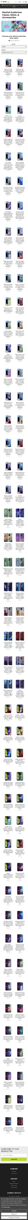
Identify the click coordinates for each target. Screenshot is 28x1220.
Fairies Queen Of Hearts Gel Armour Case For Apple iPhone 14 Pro (20, 761)
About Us (14, 1171)
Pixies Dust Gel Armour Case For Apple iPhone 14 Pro (8, 1107)
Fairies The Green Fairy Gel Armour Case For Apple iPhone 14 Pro (8, 829)
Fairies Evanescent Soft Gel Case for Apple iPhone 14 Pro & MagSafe (19, 118)
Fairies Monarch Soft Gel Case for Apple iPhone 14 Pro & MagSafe (19, 95)
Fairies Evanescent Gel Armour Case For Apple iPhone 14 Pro (20, 829)
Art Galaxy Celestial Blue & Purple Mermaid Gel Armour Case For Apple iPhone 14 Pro (8, 948)
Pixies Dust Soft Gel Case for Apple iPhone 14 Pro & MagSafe (8, 309)
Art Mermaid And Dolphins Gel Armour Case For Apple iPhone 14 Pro (20, 924)
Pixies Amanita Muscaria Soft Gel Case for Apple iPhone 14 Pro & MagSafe (20, 310)
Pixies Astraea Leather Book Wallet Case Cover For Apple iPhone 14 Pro (19, 595)
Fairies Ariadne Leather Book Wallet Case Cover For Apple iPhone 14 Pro (19, 669)
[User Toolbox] (17, 2)
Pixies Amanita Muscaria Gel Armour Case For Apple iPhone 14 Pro (20, 1130)
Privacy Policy (14, 1187)
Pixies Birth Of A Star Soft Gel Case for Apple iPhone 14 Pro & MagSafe (8, 405)
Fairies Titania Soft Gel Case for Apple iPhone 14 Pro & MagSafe (8, 71)
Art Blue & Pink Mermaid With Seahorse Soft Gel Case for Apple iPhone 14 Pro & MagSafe (20, 215)
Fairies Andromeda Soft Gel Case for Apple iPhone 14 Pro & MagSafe (20, 498)
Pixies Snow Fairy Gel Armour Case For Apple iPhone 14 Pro (20, 994)
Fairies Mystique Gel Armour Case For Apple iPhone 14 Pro (8, 784)
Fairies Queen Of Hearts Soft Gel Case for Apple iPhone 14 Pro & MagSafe (20, 451)
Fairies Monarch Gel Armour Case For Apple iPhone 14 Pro (20, 784)
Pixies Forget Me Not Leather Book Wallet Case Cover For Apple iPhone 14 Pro (20, 571)
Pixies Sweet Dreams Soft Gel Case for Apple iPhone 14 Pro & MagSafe (8, 333)
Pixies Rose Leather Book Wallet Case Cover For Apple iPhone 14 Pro (8, 546)
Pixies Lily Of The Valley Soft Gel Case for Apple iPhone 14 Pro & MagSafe (19, 357)
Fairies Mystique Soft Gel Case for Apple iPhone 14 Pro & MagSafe (8, 95)
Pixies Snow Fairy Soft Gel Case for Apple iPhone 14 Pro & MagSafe (8, 263)
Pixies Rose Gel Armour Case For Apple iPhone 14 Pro (8, 1016)
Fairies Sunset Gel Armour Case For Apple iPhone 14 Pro (8, 739)
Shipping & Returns (14, 1183)
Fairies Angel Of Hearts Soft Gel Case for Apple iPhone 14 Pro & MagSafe (8, 142)
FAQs (14, 1181)
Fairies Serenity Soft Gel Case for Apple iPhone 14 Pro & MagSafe (8, 451)
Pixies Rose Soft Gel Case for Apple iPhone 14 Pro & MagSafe (20, 333)
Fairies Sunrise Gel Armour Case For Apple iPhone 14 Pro (20, 739)
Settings (14, 1211)
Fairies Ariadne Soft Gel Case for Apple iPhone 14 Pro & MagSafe (8, 498)
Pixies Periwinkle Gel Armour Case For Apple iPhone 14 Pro (8, 1038)
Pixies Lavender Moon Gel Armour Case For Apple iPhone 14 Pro (8, 1084)
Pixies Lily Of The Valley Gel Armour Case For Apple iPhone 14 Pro (20, 1061)
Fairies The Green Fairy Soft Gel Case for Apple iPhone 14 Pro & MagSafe (8, 118)
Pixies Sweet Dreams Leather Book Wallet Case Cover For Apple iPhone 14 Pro (8, 522)
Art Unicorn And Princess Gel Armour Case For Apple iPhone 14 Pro (20, 876)
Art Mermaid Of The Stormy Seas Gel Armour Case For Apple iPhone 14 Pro (8, 924)
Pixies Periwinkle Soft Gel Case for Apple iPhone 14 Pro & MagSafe (8, 287)
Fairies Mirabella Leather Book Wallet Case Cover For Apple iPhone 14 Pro (8, 669)
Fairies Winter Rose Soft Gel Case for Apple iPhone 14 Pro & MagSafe (8, 428)
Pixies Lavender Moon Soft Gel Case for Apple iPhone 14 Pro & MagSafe (8, 381)
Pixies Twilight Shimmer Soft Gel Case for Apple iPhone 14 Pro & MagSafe (8, 240)
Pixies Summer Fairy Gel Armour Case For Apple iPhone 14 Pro (8, 994)
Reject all (14, 1214)
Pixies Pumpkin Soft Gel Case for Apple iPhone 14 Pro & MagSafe (19, 263)
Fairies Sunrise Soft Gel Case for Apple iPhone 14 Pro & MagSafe (19, 428)
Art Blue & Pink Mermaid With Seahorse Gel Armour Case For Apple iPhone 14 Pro (20, 948)
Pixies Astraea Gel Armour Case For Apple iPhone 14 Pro (8, 1129)
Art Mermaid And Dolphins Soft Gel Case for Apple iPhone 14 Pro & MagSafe (20, 189)
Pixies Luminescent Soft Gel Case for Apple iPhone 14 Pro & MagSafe (8, 358)
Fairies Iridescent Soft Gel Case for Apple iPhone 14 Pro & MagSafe (20, 475)
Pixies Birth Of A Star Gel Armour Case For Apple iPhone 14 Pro (19, 1107)
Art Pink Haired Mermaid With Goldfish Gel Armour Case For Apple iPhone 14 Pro (20, 900)
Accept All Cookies (14, 1217)
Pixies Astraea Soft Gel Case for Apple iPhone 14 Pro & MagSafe (19, 405)
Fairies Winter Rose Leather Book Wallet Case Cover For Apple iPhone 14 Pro (8, 621)
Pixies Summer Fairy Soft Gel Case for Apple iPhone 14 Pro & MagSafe (20, 240)
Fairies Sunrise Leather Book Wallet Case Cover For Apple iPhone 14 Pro (19, 620)
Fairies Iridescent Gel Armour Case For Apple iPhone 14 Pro (20, 806)
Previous (3, 1216)
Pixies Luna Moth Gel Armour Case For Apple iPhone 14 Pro (20, 1038)
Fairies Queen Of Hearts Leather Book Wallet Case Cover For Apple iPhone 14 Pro (20, 646)
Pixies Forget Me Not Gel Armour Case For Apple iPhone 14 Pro (19, 1084)
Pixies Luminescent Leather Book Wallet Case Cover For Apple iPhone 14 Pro (19, 522)
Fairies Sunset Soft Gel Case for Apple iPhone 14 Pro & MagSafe (19, 71)
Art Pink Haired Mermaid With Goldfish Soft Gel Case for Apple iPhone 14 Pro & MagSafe (20, 166)
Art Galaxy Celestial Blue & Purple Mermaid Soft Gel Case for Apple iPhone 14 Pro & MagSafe (8, 215)
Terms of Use (14, 1185)
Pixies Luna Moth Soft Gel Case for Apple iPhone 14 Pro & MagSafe (19, 287)
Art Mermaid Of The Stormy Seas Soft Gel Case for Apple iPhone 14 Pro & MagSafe (8, 190)
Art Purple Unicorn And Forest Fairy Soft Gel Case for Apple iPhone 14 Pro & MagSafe (8, 166)
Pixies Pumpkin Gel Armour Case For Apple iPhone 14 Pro (20, 1016)
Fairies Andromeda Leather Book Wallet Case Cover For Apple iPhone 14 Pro (19, 694)
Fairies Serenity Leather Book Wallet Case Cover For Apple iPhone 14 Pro (8, 645)
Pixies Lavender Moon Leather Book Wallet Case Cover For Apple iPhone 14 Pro (20, 547)
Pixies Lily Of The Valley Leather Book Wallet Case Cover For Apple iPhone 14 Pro (8, 572)
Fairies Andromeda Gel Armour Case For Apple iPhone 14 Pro (8, 876)
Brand (13, 44)
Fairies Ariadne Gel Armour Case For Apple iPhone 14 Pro (8, 852)
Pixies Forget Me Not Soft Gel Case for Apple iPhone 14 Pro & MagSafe (19, 381)
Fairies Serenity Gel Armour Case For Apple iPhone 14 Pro (8, 761)
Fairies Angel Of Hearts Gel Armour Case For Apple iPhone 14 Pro (20, 852)
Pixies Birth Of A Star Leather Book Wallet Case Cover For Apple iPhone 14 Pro (8, 596)
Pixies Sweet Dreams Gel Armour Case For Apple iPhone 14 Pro (20, 972)
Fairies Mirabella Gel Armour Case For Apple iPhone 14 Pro (8, 806)
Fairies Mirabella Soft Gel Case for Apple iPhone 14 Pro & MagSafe (8, 475)
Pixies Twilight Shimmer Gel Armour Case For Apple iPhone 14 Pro (8, 972)
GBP (20, 2)
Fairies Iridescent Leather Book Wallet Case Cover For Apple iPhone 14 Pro (8, 693)
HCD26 (17, 5)
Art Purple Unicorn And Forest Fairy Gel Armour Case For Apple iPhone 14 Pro (8, 900)
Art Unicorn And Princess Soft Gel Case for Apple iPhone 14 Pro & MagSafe (20, 142)
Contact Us (14, 1173)
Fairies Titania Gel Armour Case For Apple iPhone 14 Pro (20, 717)
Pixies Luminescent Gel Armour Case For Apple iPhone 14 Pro (8, 1061)
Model (3, 50)
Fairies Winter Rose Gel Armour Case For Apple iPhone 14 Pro (8, 717)
